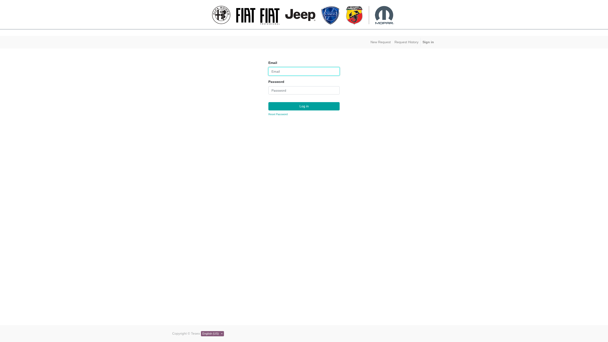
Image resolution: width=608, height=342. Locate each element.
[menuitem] (381, 42)
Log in (304, 106)
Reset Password (278, 114)
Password (276, 82)
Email (272, 63)
